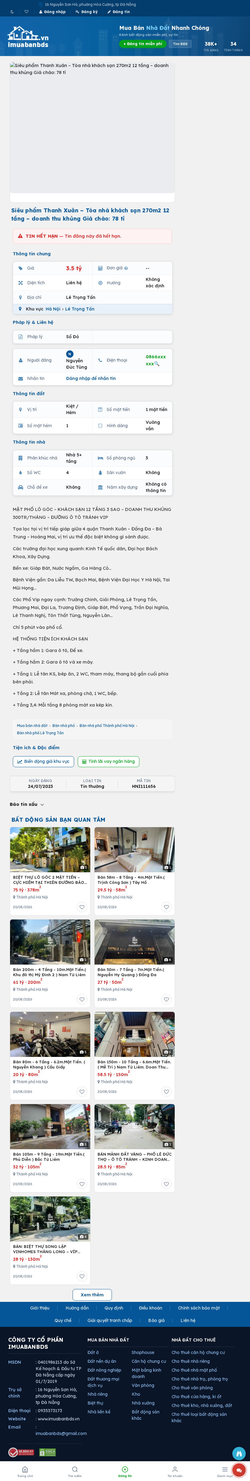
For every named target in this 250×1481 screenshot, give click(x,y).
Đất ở (93, 1352)
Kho (136, 1394)
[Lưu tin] (82, 907)
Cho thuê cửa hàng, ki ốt (196, 1396)
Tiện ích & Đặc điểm (36, 747)
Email (14, 1427)
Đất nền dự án (102, 1361)
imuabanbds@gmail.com (61, 1433)
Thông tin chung (32, 254)
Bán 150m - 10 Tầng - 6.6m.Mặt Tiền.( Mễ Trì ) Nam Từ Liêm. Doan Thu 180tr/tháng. (134, 1064)
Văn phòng (143, 1385)
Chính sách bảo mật (199, 1308)
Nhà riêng (98, 1394)
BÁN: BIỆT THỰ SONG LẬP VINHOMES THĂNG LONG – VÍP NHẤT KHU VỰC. (45, 1249)
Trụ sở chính (15, 1393)
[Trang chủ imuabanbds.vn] (36, 36)
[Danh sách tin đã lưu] (27, 12)
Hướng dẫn (77, 1308)
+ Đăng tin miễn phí (142, 43)
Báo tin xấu (24, 804)
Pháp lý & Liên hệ (33, 322)
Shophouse (143, 1352)
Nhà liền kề (99, 1412)
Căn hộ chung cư (149, 1361)
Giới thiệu (39, 1308)
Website (17, 1419)
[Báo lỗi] (239, 1453)
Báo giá (156, 1320)
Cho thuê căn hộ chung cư (198, 1352)
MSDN (14, 1362)
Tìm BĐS (180, 44)
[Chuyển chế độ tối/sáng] (12, 12)
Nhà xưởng (143, 1403)
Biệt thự (95, 1403)
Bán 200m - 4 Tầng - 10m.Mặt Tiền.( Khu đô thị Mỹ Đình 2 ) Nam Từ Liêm (49, 972)
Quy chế (63, 1320)
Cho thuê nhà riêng (191, 1361)
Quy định (114, 1308)
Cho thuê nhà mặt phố (194, 1370)
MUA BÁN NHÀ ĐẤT (108, 1340)
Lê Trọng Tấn (80, 309)
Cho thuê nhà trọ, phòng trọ (200, 1379)
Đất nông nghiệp (104, 1370)
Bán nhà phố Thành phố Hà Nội (107, 725)
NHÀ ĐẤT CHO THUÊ (194, 1340)
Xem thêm (92, 1295)
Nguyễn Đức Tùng (76, 361)
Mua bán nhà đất (32, 725)
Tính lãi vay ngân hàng (111, 761)
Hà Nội (53, 309)
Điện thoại (19, 1410)
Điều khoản (150, 1308)
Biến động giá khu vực (47, 761)
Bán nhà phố (63, 725)
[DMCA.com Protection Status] (47, 1452)
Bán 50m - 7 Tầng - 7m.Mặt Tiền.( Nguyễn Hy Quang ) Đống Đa (131, 972)
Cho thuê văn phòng (192, 1388)
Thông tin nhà (29, 442)
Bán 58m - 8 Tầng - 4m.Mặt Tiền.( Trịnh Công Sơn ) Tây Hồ (131, 880)
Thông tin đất (29, 393)
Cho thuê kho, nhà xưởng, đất (202, 1405)
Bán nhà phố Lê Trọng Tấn (40, 733)
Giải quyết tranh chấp (110, 1320)
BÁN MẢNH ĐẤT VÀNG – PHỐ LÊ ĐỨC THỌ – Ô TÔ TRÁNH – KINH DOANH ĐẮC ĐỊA (135, 1157)
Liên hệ (187, 1320)
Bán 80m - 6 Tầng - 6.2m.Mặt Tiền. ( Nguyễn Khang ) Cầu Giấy (49, 1064)
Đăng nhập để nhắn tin (91, 378)
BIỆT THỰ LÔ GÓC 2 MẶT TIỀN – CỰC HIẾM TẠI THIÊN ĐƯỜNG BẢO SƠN (48, 880)
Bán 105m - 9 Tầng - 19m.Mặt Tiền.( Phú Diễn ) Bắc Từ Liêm (48, 1157)
